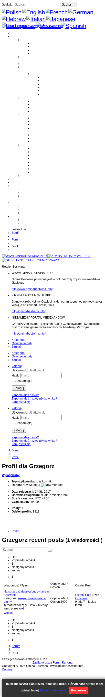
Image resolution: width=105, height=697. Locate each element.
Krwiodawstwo (21, 185)
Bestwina (37, 43)
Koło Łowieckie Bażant (46, 148)
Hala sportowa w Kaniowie (39, 209)
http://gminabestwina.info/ (28, 311)
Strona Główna (22, 33)
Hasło (16, 375)
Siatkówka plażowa (54, 94)
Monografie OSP (32, 114)
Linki (24, 175)
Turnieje (17, 202)
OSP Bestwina (40, 118)
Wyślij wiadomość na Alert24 (40, 223)
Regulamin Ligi (51, 77)
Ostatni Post (83, 595)
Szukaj (16, 346)
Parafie (26, 97)
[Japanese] (60, 19)
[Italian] (36, 19)
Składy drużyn (50, 80)
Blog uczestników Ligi (55, 90)
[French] (57, 12)
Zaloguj (19, 388)
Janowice (37, 50)
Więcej (8, 613)
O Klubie (27, 189)
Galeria (16, 179)
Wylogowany (11, 475)
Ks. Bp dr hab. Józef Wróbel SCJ (52, 141)
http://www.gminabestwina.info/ (32, 289)
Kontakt (26, 199)
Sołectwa (27, 39)
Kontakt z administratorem (38, 219)
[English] (33, 12)
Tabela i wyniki (51, 87)
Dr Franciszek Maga (44, 134)
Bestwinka (38, 46)
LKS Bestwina (40, 162)
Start (15, 232)
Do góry (7, 669)
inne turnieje (29, 213)
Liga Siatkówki (41, 73)
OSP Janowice (41, 124)
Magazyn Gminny (33, 56)
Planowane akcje (32, 196)
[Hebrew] (14, 19)
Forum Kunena (63, 662)
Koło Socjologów (42, 172)
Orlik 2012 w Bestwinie (36, 206)
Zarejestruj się (21, 402)
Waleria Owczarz (42, 138)
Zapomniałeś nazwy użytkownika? (34, 398)
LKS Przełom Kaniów (45, 151)
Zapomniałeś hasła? (25, 395)
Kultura (26, 63)
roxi (21, 608)
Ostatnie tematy (22, 343)
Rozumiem (78, 690)
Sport (25, 70)
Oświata (26, 60)
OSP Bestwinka (41, 121)
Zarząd (26, 192)
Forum (16, 182)
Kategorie (18, 340)
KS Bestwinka (40, 168)
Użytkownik (20, 370)
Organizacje (29, 145)
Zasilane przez (42, 662)
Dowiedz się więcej (53, 690)
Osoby (25, 131)
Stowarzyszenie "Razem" (47, 155)
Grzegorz (81, 598)
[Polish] (11, 12)
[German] (80, 12)
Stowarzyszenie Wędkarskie (50, 165)
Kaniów (36, 53)
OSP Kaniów (39, 128)
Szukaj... (7, 4)
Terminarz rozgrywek (55, 84)
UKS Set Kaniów (42, 158)
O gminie (18, 36)
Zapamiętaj (24, 381)
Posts (15, 531)
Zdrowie (26, 67)
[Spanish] (74, 25)
